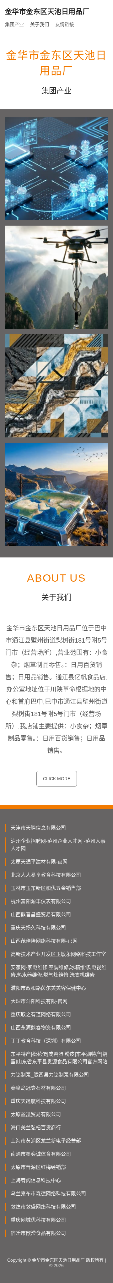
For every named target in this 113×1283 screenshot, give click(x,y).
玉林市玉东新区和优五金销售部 (46, 888)
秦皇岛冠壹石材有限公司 (38, 1088)
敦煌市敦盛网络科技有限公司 (43, 1206)
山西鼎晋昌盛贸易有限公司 (41, 914)
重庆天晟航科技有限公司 (38, 1101)
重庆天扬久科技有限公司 (38, 927)
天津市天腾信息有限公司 (38, 828)
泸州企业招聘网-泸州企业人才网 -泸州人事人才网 (58, 844)
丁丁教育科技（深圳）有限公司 (46, 1041)
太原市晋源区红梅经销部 (38, 1167)
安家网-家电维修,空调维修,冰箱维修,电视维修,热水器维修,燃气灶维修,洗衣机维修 (58, 971)
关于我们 (39, 24)
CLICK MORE (56, 778)
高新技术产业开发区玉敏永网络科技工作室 (58, 954)
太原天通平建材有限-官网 (39, 861)
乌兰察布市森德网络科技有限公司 (48, 1193)
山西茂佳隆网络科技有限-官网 (44, 941)
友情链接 (64, 24)
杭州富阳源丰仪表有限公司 (41, 901)
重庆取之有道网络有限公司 (41, 1014)
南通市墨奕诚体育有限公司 (41, 1154)
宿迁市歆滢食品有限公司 (38, 1233)
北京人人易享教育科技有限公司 (46, 875)
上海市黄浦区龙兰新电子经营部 (46, 1140)
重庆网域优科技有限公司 (38, 1220)
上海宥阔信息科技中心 (36, 1180)
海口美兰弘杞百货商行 (36, 1127)
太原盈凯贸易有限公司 (36, 1114)
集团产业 (14, 24)
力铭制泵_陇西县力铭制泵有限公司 (50, 1074)
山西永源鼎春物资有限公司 (41, 1027)
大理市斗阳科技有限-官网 (39, 1001)
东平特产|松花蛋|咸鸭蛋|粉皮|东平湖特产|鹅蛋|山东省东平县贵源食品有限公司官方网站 (59, 1057)
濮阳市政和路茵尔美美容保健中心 (48, 988)
